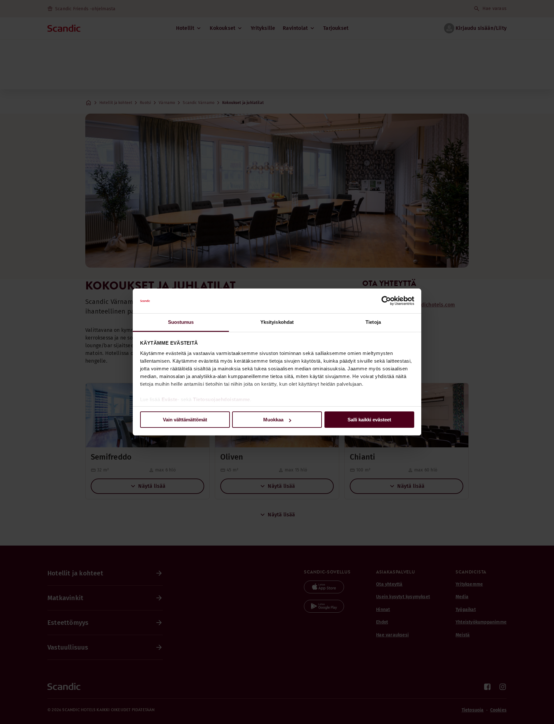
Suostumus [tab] (181, 322)
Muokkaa (273, 419)
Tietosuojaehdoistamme (221, 399)
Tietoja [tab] (373, 322)
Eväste (170, 399)
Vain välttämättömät (185, 419)
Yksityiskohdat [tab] (277, 322)
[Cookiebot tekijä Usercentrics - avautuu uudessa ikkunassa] (386, 301)
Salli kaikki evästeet (369, 419)
